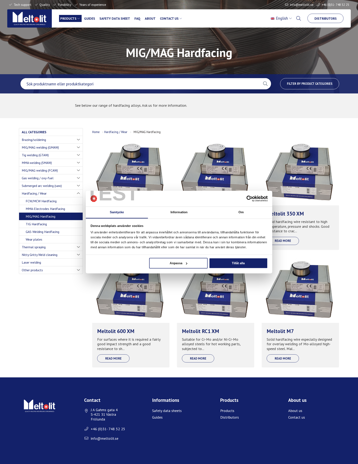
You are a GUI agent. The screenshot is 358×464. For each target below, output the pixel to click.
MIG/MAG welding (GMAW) (40, 147)
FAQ (137, 18)
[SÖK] (299, 18)
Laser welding (31, 262)
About (150, 18)
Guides (89, 18)
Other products (32, 270)
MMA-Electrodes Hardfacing (45, 209)
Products (68, 18)
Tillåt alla (238, 263)
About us (295, 410)
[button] (265, 83)
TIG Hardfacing (36, 224)
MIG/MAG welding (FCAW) (40, 170)
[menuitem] (281, 18)
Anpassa (176, 263)
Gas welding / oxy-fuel (37, 178)
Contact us (169, 18)
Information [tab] (179, 212)
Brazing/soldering (34, 140)
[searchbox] (140, 83)
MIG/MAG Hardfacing (40, 216)
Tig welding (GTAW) (35, 155)
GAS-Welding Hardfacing (42, 232)
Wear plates (34, 239)
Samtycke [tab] (117, 212)
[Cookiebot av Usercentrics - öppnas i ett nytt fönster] (249, 198)
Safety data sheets (167, 410)
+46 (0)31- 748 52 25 (335, 4)
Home (96, 132)
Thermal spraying (34, 247)
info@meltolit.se (301, 4)
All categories (34, 132)
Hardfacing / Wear (34, 193)
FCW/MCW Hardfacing (41, 201)
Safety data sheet (114, 18)
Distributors (325, 18)
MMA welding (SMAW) (37, 163)
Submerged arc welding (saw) (42, 186)
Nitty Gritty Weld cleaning (39, 255)
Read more (283, 241)
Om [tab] (241, 212)
